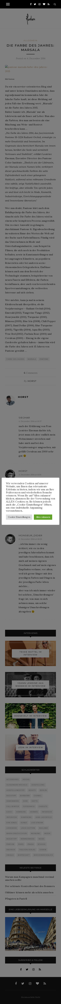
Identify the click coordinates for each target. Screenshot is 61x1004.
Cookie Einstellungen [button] (19, 517)
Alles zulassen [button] (43, 517)
